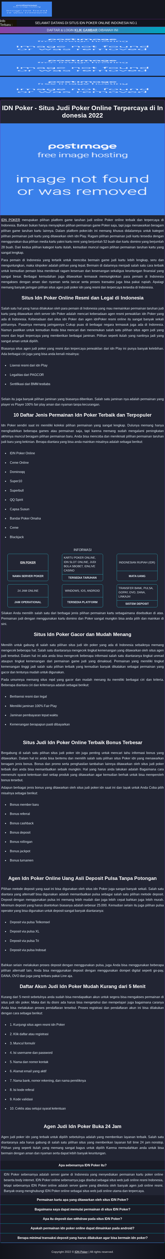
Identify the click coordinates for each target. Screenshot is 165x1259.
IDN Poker (81, 1251)
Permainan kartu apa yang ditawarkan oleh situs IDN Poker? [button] (82, 1199)
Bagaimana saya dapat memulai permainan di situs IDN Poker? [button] (82, 1209)
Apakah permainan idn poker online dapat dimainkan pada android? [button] (82, 1228)
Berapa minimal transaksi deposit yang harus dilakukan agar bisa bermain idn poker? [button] (83, 1238)
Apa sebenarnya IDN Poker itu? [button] (83, 1165)
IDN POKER (10, 220)
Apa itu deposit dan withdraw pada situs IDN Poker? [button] (82, 1218)
